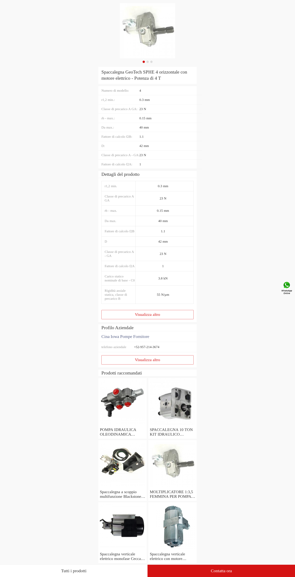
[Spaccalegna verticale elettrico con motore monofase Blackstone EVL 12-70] (172, 549)
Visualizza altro (147, 314)
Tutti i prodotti (74, 570)
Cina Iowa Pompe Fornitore (125, 336)
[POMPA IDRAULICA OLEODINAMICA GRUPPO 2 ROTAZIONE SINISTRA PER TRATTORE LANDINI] (122, 425)
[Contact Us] (287, 288)
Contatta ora (221, 570)
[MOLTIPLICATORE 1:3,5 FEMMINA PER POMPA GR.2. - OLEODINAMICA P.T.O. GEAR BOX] (172, 487)
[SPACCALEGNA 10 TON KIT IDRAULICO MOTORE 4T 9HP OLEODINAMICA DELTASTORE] (172, 425)
